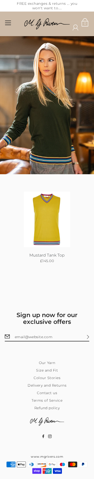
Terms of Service (47, 400)
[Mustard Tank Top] (47, 220)
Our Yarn (47, 363)
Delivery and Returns (47, 385)
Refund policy (47, 408)
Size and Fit (47, 370)
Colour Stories (47, 378)
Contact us (47, 393)
